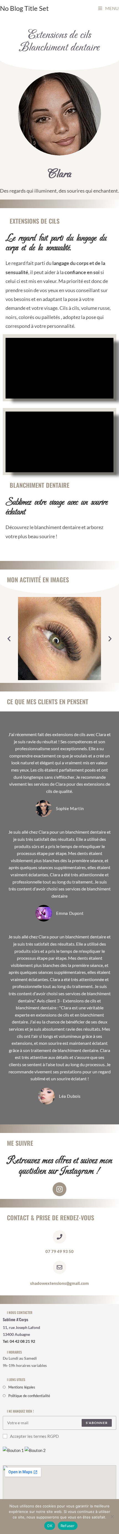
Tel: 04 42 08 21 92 (19, 1341)
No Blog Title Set (24, 8)
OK (49, 1525)
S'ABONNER (97, 1423)
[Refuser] (112, 1516)
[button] (9, 638)
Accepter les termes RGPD (34, 1436)
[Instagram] (59, 1189)
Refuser (68, 1525)
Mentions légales (21, 1387)
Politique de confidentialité (29, 1395)
